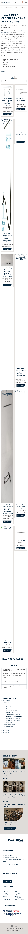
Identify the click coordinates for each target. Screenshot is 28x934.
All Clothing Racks (10, 705)
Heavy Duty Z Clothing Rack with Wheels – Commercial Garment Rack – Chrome (8, 238)
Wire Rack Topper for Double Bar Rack (21, 506)
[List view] (15, 77)
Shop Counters (7, 728)
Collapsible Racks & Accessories (13, 714)
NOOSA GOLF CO (10, 823)
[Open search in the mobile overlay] (12, 2)
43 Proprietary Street (10, 859)
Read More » (6, 778)
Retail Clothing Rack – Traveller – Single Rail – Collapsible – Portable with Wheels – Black (7, 272)
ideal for (22, 38)
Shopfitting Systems (7, 732)
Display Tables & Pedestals (9, 724)
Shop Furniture (6, 700)
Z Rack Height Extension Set (8, 641)
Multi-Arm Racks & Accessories (13, 720)
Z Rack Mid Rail (21, 540)
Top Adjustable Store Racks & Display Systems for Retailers (14, 796)
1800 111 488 (8, 856)
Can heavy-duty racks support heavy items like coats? (13, 670)
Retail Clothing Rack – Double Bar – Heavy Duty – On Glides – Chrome (7, 102)
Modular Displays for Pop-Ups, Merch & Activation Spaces (14, 773)
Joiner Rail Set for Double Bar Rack (21, 134)
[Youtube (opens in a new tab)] (17, 864)
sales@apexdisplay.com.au (12, 858)
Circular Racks (9, 722)
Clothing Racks (7, 702)
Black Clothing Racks (10, 708)
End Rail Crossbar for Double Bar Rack (21, 100)
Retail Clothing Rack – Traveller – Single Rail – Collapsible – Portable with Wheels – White (21, 373)
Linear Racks (8, 707)
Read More (4, 71)
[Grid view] (12, 77)
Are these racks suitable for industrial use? (11, 682)
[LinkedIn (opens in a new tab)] (14, 864)
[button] (26, 2)
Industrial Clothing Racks (11, 710)
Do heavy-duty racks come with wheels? (12, 686)
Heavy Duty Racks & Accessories (14, 716)
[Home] (2, 7)
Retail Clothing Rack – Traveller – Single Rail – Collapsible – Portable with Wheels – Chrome (7, 509)
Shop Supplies (6, 730)
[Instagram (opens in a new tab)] (12, 864)
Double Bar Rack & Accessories (13, 718)
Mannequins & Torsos (8, 726)
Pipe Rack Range (9, 712)
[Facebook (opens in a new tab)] (10, 864)
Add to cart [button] (7, 114)
